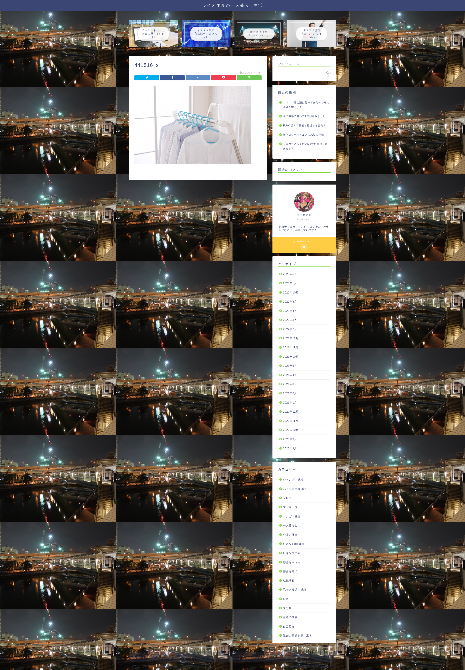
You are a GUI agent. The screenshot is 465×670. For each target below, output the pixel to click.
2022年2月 (290, 329)
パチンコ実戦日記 (294, 488)
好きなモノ (290, 571)
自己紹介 (289, 626)
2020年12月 (291, 411)
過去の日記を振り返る (297, 635)
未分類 (287, 608)
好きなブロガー (293, 553)
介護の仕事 (290, 534)
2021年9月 (290, 365)
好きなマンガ (291, 562)
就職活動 (289, 580)
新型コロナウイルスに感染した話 (303, 134)
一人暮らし (290, 525)
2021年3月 (290, 384)
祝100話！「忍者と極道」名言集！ (304, 125)
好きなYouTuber (293, 543)
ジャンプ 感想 (293, 479)
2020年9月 (290, 439)
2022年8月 (290, 301)
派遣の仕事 (290, 617)
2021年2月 (290, 393)
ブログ (287, 497)
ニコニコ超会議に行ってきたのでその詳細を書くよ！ (306, 105)
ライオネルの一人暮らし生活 (232, 5)
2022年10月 (291, 292)
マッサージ (290, 507)
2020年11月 (290, 420)
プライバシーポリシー (143, 666)
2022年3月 (290, 319)
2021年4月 (290, 375)
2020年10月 (291, 429)
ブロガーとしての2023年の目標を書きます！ (305, 146)
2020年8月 (290, 448)
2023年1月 (290, 283)
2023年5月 (290, 274)
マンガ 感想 (291, 516)
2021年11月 (290, 347)
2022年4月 (290, 310)
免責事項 (163, 666)
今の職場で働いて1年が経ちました (304, 116)
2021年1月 (290, 402)
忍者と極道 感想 (294, 589)
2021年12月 (291, 338)
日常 (286, 598)
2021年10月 (291, 356)
